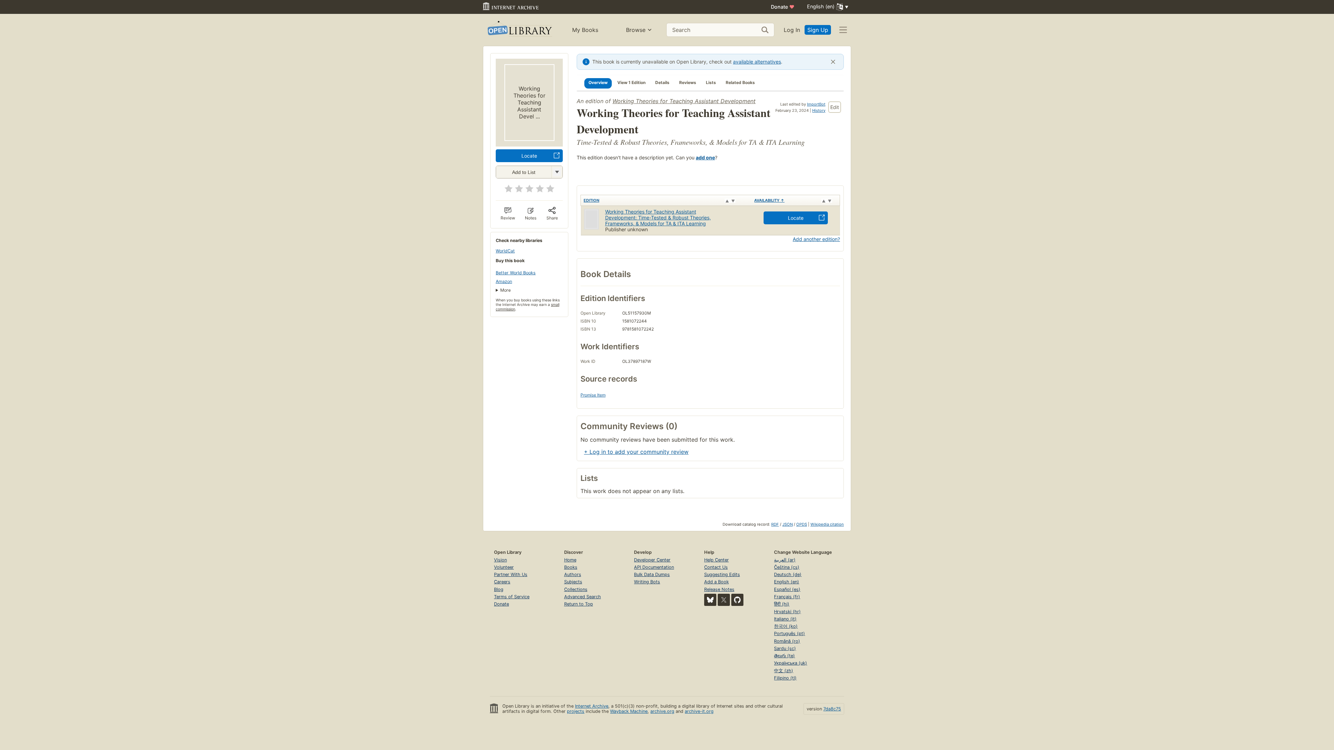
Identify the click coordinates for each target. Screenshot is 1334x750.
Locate (529, 156)
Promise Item (593, 395)
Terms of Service (511, 596)
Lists (711, 82)
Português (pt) (789, 633)
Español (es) (787, 589)
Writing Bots (647, 581)
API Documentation (654, 567)
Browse (635, 29)
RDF (775, 524)
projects (575, 711)
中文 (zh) (783, 670)
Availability (769, 200)
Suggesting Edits (722, 574)
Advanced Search (582, 596)
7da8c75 (832, 708)
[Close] (833, 62)
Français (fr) (787, 596)
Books (570, 567)
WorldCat (505, 250)
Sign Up (817, 29)
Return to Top (578, 604)
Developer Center (652, 559)
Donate (782, 7)
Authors (572, 574)
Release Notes (719, 589)
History (818, 110)
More (505, 290)
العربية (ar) (785, 559)
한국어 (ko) (786, 626)
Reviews (687, 82)
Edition (591, 200)
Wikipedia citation (827, 524)
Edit (834, 107)
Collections (575, 589)
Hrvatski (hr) (787, 611)
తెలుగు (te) (784, 655)
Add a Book (716, 581)
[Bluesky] (710, 600)
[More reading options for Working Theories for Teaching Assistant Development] (556, 172)
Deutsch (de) (787, 574)
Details (662, 82)
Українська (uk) (790, 663)
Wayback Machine (629, 711)
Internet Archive (591, 706)
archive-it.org (699, 711)
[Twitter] (724, 600)
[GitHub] (737, 600)
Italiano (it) (785, 619)
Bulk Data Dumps (652, 574)
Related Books (740, 82)
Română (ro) (787, 641)
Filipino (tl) (785, 678)
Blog (498, 589)
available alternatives (757, 62)
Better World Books (516, 272)
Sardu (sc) (785, 648)
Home (570, 559)
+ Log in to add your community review (636, 451)
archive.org (662, 711)
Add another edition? (816, 239)
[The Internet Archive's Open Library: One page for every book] (519, 30)
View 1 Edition (631, 82)
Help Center (716, 559)
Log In (792, 29)
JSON (787, 524)
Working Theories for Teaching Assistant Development (684, 101)
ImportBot (816, 104)
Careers (502, 581)
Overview (598, 82)
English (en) (786, 581)
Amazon (504, 281)
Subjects (573, 581)
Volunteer (504, 567)
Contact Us (716, 567)
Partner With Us (510, 574)
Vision (500, 559)
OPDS (801, 524)
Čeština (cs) (786, 567)
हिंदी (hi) (781, 604)
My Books (585, 29)
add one (705, 157)
